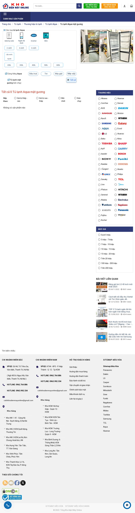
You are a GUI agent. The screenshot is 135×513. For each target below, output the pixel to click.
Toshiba (106, 415)
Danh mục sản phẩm (13, 19)
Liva (102, 184)
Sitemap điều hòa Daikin (77, 506)
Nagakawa (107, 403)
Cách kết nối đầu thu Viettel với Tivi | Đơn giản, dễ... (121, 298)
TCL (105, 423)
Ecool (119, 128)
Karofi (103, 118)
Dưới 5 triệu (105, 235)
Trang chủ (6, 24)
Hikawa (104, 98)
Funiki (105, 398)
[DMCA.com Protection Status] (10, 491)
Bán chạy (79, 99)
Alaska (104, 200)
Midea (105, 411)
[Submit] (79, 6)
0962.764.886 (92, 6)
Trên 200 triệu (107, 268)
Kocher (104, 220)
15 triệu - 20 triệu (108, 254)
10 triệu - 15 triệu (108, 249)
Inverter (34, 41)
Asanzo (120, 134)
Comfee (104, 103)
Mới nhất (63, 99)
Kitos (119, 139)
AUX (103, 108)
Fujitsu (104, 215)
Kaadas (104, 164)
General (104, 195)
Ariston (120, 113)
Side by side (9, 41)
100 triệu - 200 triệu (109, 263)
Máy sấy (71, 73)
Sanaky (104, 179)
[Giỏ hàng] (131, 6)
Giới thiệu (73, 367)
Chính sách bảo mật (77, 390)
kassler (104, 154)
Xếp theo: (5, 99)
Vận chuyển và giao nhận (79, 385)
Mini (46, 41)
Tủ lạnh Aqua (51, 24)
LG (104, 378)
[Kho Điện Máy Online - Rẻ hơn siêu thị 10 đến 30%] (16, 6)
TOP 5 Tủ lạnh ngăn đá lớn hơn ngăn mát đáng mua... (120, 310)
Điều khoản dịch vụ (77, 394)
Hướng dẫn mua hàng (78, 372)
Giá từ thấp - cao (22, 99)
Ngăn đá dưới (21, 42)
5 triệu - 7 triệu (107, 240)
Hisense (120, 98)
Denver (120, 103)
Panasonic (107, 370)
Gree (105, 394)
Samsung (107, 419)
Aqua (105, 427)
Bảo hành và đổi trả (77, 381)
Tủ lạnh (17, 24)
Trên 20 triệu (106, 258)
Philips (120, 174)
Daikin (105, 374)
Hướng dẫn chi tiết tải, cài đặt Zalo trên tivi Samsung (120, 335)
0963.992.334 (109, 6)
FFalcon (104, 190)
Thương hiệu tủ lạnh (33, 24)
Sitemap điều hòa (54, 506)
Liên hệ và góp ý (76, 399)
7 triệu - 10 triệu (107, 244)
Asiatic (120, 169)
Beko (103, 139)
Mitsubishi (107, 390)
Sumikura (107, 386)
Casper (106, 382)
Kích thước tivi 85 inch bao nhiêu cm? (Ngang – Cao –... (121, 323)
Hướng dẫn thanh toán (78, 376)
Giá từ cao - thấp (44, 99)
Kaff (103, 149)
